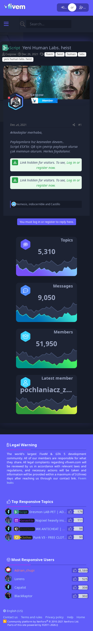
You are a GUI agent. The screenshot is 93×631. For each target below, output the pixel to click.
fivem (49, 54)
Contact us (10, 617)
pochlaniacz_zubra (51, 389)
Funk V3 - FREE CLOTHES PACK (50, 537)
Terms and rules (31, 617)
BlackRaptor (23, 596)
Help (70, 617)
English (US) (14, 611)
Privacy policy (54, 617)
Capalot (20, 587)
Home (81, 617)
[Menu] (6, 24)
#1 (80, 125)
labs (82, 54)
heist (60, 54)
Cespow (10, 54)
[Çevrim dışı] (9, 98)
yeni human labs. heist (18, 59)
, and (38, 204)
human (71, 54)
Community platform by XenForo (43, 621)
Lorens (19, 579)
